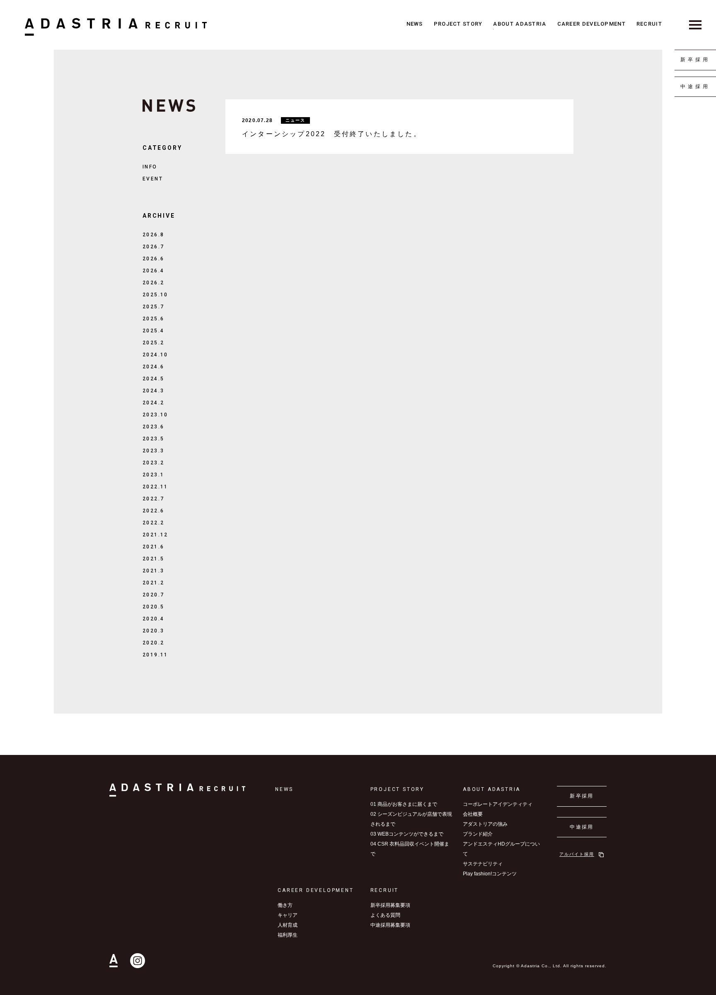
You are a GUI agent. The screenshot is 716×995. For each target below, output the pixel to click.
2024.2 (153, 403)
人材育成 (288, 925)
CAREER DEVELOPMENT (591, 24)
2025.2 (153, 343)
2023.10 (155, 415)
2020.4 (153, 619)
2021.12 (155, 535)
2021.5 (153, 559)
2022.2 (153, 523)
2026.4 (153, 271)
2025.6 (153, 319)
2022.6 (153, 511)
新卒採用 (695, 59)
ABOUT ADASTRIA (519, 24)
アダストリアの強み (485, 824)
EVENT (153, 179)
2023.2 (153, 463)
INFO (150, 167)
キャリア (288, 915)
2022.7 (153, 499)
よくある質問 (385, 915)
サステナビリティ (483, 864)
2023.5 (153, 439)
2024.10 (155, 355)
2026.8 (153, 235)
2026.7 (153, 247)
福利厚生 (288, 935)
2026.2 (153, 283)
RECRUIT (649, 24)
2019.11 (155, 655)
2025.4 (153, 331)
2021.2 (153, 583)
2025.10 (155, 295)
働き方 (285, 905)
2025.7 (153, 307)
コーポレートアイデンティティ (497, 804)
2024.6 (153, 367)
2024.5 (153, 379)
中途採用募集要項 (390, 925)
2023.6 (153, 427)
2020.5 (153, 607)
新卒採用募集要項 (390, 905)
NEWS (414, 24)
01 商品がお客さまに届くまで (403, 804)
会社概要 (473, 814)
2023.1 (153, 475)
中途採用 (695, 86)
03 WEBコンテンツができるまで (406, 834)
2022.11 (155, 487)
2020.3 (153, 631)
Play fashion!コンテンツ (490, 874)
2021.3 (153, 571)
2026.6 (153, 259)
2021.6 (153, 547)
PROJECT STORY (458, 24)
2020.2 (153, 643)
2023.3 (153, 451)
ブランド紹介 (478, 834)
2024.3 (153, 391)
